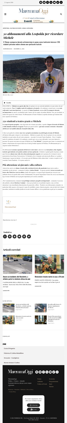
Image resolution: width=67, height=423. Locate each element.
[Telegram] (44, 2)
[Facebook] (40, 2)
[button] (5, 236)
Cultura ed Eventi (15, 28)
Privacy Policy (30, 389)
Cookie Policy (12, 391)
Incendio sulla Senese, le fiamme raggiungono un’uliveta (54, 305)
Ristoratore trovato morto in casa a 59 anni (49, 276)
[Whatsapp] (61, 2)
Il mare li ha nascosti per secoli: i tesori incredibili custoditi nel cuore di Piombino (54, 318)
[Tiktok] (57, 2)
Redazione (10, 389)
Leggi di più (6, 290)
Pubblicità (23, 389)
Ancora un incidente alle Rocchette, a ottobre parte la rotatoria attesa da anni (16, 277)
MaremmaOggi (10, 207)
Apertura (6, 28)
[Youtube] (54, 2)
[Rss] (50, 2)
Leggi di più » (19, 309)
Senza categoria (27, 28)
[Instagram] (47, 2)
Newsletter (16, 389)
